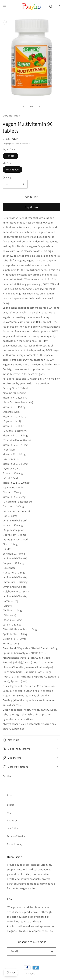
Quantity (7, 177)
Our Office (12, 828)
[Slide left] (24, 107)
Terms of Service (16, 836)
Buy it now (31, 207)
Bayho (34, 974)
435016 (10, 155)
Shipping (6, 143)
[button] (4, 7)
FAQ (9, 812)
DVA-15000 (12, 169)
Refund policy (15, 844)
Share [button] (10, 776)
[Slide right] (39, 107)
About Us (12, 820)
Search (11, 804)
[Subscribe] (52, 951)
